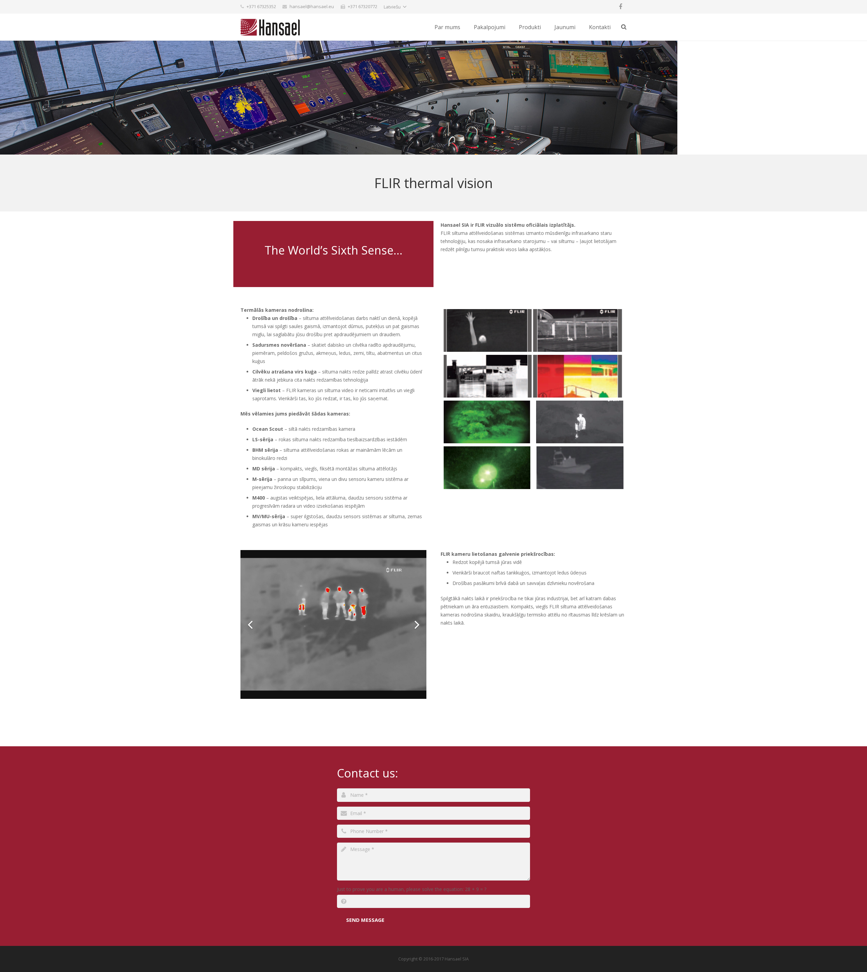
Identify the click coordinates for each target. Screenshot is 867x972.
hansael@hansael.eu (312, 6)
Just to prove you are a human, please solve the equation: (411, 889)
